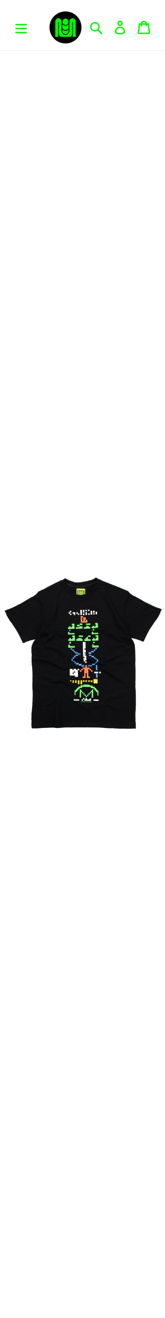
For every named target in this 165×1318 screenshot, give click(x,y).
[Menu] (21, 27)
